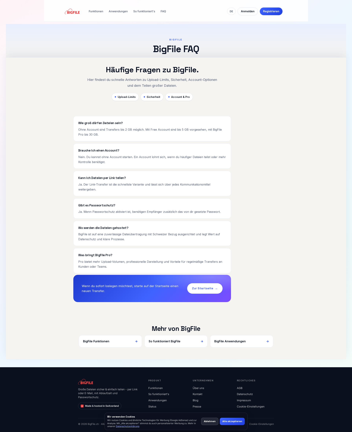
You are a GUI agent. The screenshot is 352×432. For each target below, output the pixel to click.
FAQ (163, 11)
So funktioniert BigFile (164, 341)
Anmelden (247, 11)
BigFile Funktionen (96, 341)
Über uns (198, 388)
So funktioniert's (144, 11)
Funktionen (96, 11)
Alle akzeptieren (232, 421)
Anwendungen (118, 11)
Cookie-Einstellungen (251, 406)
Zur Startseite (202, 288)
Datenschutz (245, 394)
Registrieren (271, 11)
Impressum (244, 400)
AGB (239, 388)
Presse (197, 406)
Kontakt (197, 394)
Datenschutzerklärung (127, 426)
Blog (195, 400)
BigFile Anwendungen (230, 341)
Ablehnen (210, 421)
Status (152, 406)
